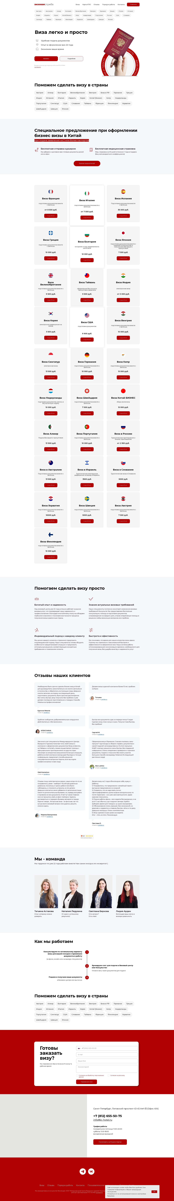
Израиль (47, 15)
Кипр (77, 15)
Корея (56, 15)
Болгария (68, 11)
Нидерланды (87, 15)
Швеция (101, 19)
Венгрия (93, 11)
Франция (58, 19)
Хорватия (80, 19)
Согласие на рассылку (117, 1075)
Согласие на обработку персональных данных (91, 1076)
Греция (112, 11)
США (117, 15)
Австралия (49, 11)
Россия (109, 15)
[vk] (91, 1171)
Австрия (38, 11)
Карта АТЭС (86, 4)
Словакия (126, 15)
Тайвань (48, 19)
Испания (130, 11)
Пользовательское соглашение (102, 1185)
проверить (37, 67)
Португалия (99, 15)
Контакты (121, 4)
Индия (38, 15)
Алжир (59, 11)
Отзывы (97, 4)
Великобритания (81, 11)
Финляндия (69, 19)
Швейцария (90, 19)
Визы (78, 4)
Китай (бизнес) (66, 15)
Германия (103, 11)
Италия (121, 11)
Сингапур (39, 19)
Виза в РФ (105, 93)
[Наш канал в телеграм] (83, 1171)
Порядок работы (108, 4)
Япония (110, 19)
